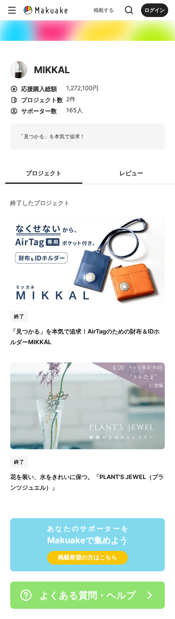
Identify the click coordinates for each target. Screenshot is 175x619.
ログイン (154, 10)
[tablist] (87, 173)
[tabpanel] (87, 344)
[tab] (44, 173)
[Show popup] (129, 10)
